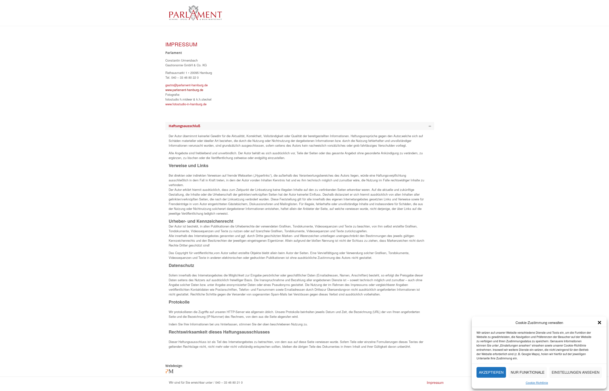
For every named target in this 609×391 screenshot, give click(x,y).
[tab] (299, 126)
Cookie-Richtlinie (537, 383)
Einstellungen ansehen (575, 372)
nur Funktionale (528, 372)
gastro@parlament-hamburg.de (186, 85)
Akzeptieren (491, 372)
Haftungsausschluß (184, 126)
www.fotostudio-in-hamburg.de (185, 104)
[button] (599, 322)
